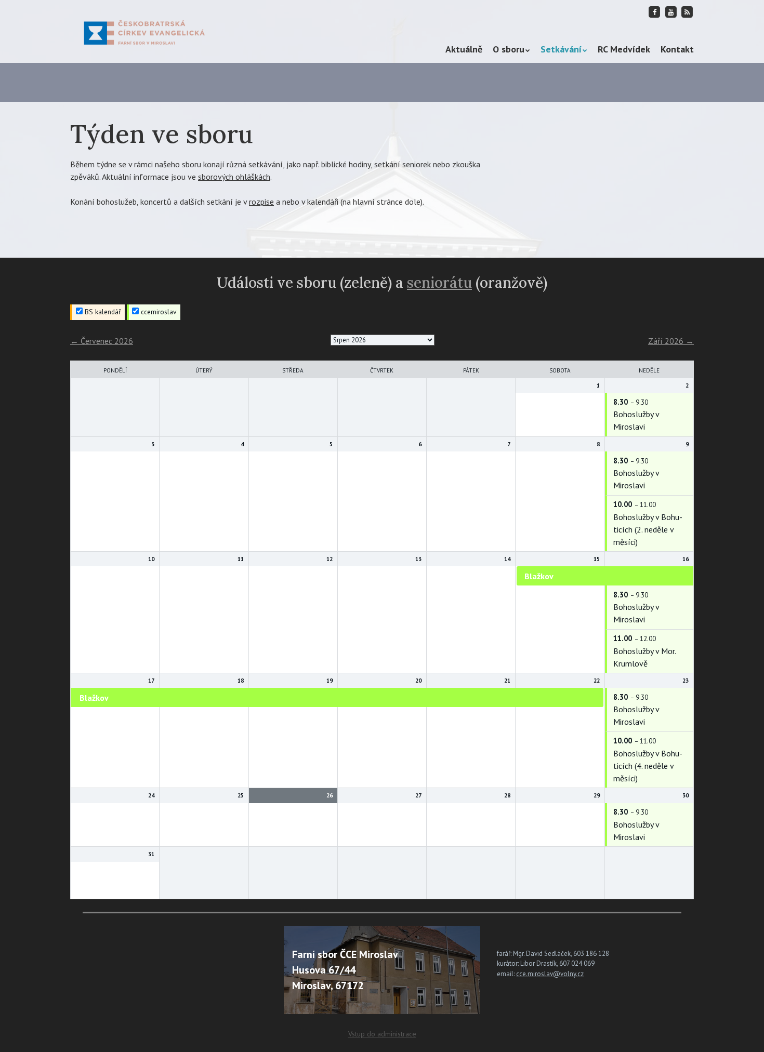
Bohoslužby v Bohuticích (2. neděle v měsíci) (647, 529)
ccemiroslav (158, 311)
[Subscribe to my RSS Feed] (687, 11)
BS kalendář (102, 311)
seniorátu (439, 282)
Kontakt (677, 49)
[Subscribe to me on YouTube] (671, 11)
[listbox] (382, 340)
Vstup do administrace (382, 1033)
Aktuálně (463, 49)
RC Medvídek (624, 49)
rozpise (261, 201)
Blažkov (539, 576)
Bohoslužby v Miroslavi (636, 420)
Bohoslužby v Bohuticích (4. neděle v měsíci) (647, 765)
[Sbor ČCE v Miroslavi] (144, 31)
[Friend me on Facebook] (655, 11)
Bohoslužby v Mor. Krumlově (644, 657)
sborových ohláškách (234, 176)
